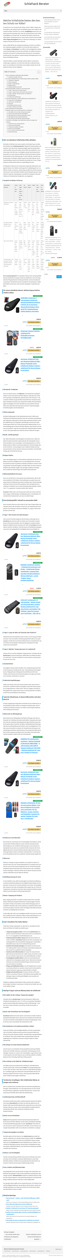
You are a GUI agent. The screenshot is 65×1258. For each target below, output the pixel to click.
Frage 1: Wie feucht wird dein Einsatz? (17, 90)
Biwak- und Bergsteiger (14, 83)
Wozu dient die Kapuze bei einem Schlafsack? (19, 1204)
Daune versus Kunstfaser (14, 125)
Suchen (46, 274)
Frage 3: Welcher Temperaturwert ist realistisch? (20, 93)
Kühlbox (48, 1251)
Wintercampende (13, 82)
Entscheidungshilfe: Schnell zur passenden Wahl (18, 88)
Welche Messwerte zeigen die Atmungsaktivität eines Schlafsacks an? (52, 28)
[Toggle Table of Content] (38, 72)
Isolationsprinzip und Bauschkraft (16, 123)
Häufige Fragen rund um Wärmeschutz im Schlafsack (19, 110)
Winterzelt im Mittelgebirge (15, 100)
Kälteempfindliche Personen (15, 86)
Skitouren (11, 103)
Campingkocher (41, 1251)
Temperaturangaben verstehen (16, 126)
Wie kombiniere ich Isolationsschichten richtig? (20, 115)
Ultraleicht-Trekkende (14, 80)
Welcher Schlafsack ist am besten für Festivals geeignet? (22, 1208)
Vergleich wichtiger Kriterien (15, 77)
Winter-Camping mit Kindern (15, 106)
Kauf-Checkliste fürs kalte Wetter (14, 108)
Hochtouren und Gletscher (15, 101)
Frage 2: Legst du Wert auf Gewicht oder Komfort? (20, 92)
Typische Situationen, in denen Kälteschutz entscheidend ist (21, 98)
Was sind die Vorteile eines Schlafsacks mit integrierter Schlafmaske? (12, 1237)
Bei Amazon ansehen (34, 322)
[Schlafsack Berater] (6, 7)
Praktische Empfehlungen (15, 96)
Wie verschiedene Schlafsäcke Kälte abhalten (17, 75)
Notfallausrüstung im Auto (15, 105)
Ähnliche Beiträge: (13, 131)
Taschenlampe (15, 1251)
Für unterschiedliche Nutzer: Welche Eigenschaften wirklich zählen (22, 78)
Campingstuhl (32, 1251)
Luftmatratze (7, 1251)
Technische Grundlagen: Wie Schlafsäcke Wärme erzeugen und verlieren (21, 121)
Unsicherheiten (12, 95)
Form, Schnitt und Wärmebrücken (16, 130)
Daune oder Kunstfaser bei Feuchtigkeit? (18, 113)
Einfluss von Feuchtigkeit (14, 128)
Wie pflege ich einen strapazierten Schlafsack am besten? (22, 1220)
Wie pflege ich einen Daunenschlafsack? (18, 116)
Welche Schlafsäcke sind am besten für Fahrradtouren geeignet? (33, 1237)
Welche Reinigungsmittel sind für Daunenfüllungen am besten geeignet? (52, 21)
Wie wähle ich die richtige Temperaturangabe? (20, 112)
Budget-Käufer (12, 85)
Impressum (58, 1249)
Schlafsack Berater (36, 3)
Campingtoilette (24, 1251)
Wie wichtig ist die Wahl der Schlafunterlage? (19, 118)
